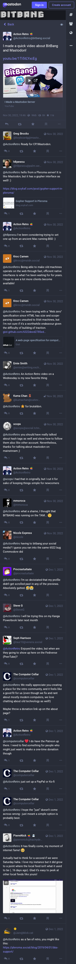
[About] (71, 45)
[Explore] (71, 14)
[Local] (71, 23)
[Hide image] (6, 882)
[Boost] (20, 124)
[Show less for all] (61, 24)
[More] (59, 124)
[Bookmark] (46, 124)
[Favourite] (33, 124)
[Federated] (71, 32)
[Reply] (6, 124)
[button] (33, 87)
